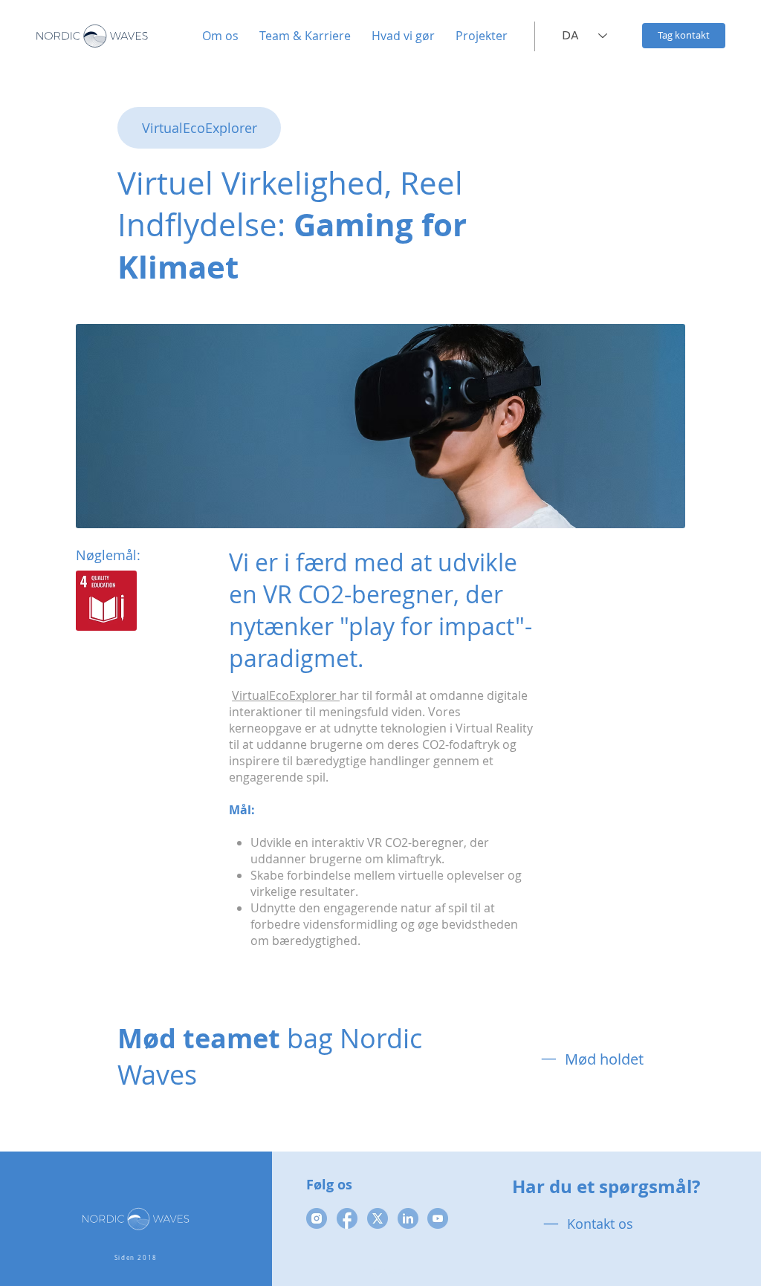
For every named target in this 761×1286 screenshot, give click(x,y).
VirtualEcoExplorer (286, 695)
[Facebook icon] (347, 1218)
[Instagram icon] (316, 1218)
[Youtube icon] (437, 1218)
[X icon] (377, 1218)
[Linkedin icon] (408, 1218)
